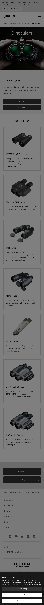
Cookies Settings (21, 589)
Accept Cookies (22, 601)
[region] (22, 588)
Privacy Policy (36, 584)
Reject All (22, 595)
